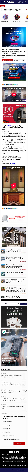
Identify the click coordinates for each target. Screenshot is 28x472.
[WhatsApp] (13, 84)
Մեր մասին (13, 465)
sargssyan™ (22, 469)
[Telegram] (17, 84)
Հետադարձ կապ (6, 465)
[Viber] (11, 84)
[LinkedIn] (9, 84)
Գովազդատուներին (22, 465)
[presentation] (22, 10)
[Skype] (15, 84)
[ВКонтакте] (5, 84)
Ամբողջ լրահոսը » (14, 300)
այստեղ (12, 163)
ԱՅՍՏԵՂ (9, 126)
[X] (7, 84)
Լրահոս (3, 225)
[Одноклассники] (3, 84)
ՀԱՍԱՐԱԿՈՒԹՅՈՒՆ (7, 60)
